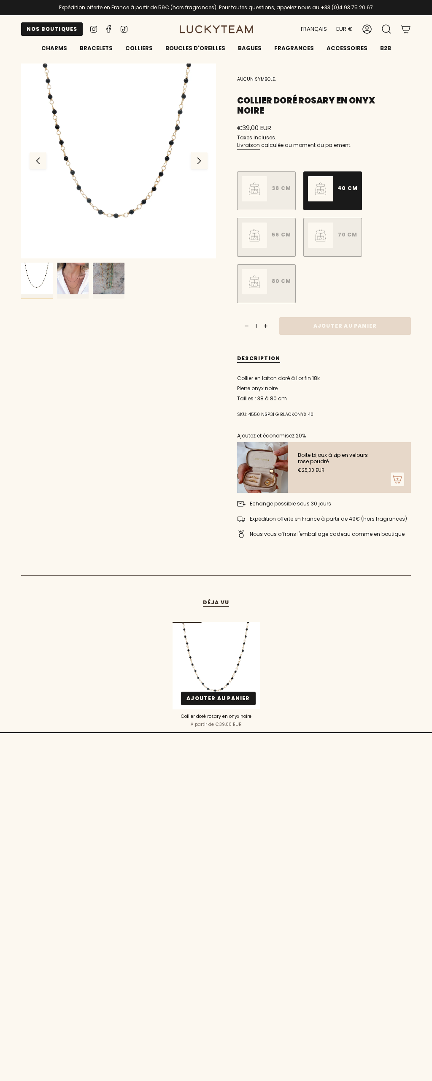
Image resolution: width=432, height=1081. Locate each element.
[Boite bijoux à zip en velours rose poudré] (262, 467)
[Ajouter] (397, 479)
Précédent (38, 160)
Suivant (199, 160)
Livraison (248, 145)
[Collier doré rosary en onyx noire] (216, 665)
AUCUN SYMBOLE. (256, 79)
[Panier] (406, 29)
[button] (96, 49)
